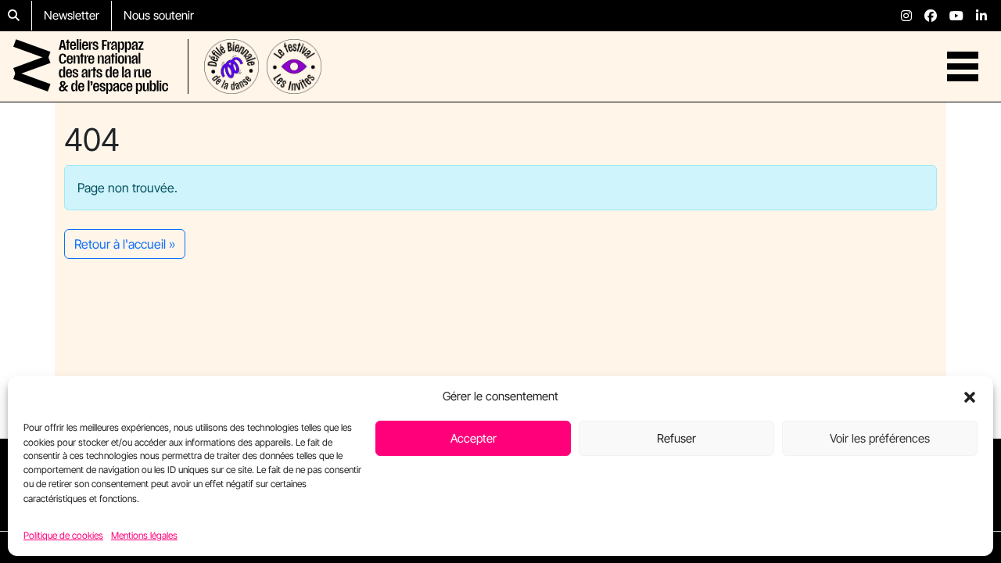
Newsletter (71, 15)
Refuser (676, 438)
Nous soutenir (159, 15)
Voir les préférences (880, 438)
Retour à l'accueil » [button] (124, 244)
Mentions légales (144, 535)
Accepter (473, 438)
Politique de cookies (63, 535)
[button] (970, 396)
